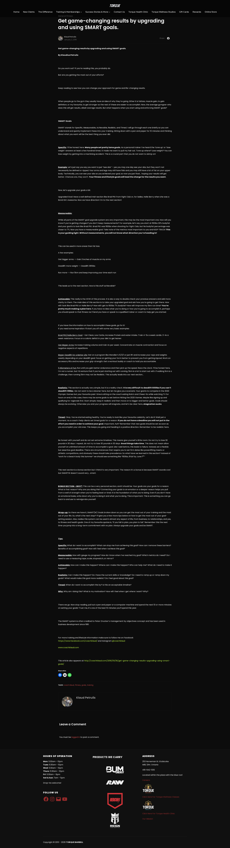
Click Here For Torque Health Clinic (158, 813)
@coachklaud (118, 641)
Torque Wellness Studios (164, 12)
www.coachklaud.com (68, 647)
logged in (75, 737)
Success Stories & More (96, 12)
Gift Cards (184, 12)
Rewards (197, 12)
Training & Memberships (68, 12)
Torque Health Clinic (138, 12)
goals (84, 685)
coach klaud (69, 685)
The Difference (45, 12)
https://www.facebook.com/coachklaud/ (77, 641)
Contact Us (119, 12)
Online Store (211, 12)
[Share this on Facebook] (168, 38)
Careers (146, 780)
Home (16, 12)
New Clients (29, 12)
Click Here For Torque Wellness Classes (160, 797)
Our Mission (147, 818)
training (90, 685)
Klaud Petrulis (70, 37)
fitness (78, 685)
